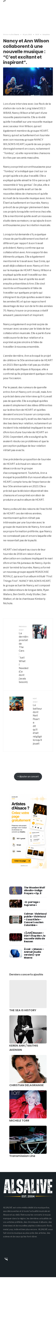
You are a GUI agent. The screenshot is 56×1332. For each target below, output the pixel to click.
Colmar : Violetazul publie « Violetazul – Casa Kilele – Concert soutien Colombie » (35, 919)
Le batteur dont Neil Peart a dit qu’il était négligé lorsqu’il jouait (37, 721)
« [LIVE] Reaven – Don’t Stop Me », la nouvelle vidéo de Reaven (34, 937)
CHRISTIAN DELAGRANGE (26, 1085)
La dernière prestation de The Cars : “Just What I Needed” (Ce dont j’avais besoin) (23, 655)
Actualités (46, 34)
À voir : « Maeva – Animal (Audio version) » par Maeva (34, 953)
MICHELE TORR (19, 1120)
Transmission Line (22, 1156)
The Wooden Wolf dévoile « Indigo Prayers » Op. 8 (34, 890)
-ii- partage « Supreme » (32, 903)
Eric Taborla (15, 34)
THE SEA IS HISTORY (22, 1010)
